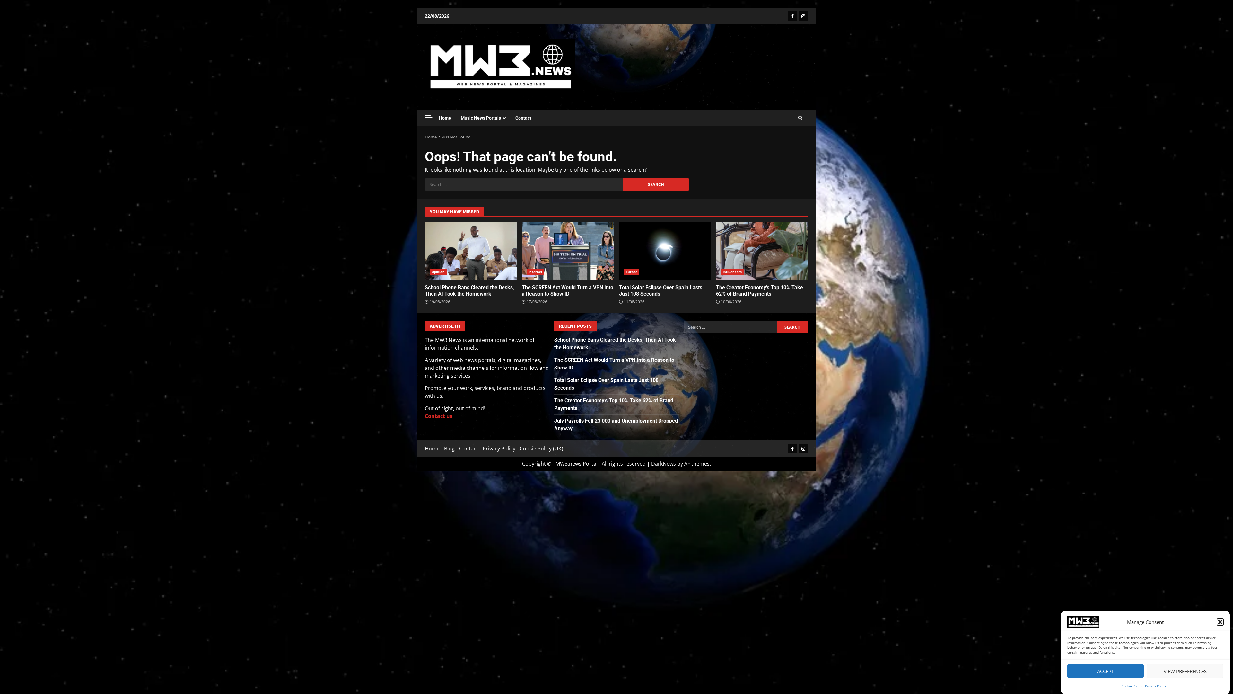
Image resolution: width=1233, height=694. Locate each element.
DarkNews (663, 463)
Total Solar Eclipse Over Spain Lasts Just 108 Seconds (665, 251)
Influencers (732, 272)
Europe (632, 272)
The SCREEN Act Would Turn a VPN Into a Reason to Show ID (568, 251)
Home (445, 117)
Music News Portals (481, 117)
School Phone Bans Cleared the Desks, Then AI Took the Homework (471, 251)
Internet (535, 272)
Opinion (438, 272)
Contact (523, 117)
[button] (1220, 622)
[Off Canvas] (429, 117)
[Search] (800, 118)
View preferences (1185, 671)
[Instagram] (803, 16)
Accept (1105, 671)
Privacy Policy (1155, 686)
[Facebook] (792, 16)
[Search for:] (524, 184)
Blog (449, 448)
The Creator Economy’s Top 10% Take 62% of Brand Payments (762, 251)
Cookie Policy (1132, 686)
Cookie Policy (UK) (541, 448)
